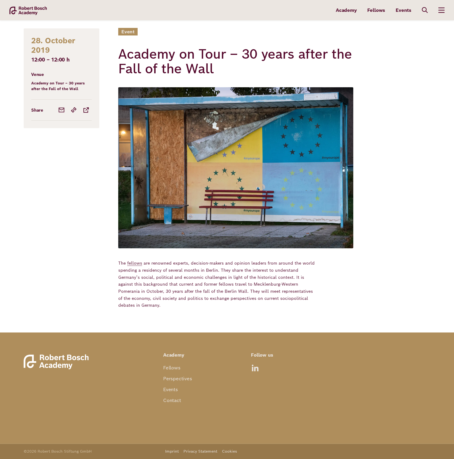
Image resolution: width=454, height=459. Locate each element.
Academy (346, 10)
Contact (172, 400)
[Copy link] (73, 110)
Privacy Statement (200, 451)
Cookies (229, 451)
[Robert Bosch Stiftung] (58, 369)
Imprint (172, 451)
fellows (134, 263)
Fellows (376, 10)
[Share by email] (61, 110)
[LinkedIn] (255, 368)
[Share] (86, 110)
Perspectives (177, 379)
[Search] (425, 10)
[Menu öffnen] (441, 10)
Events (403, 10)
